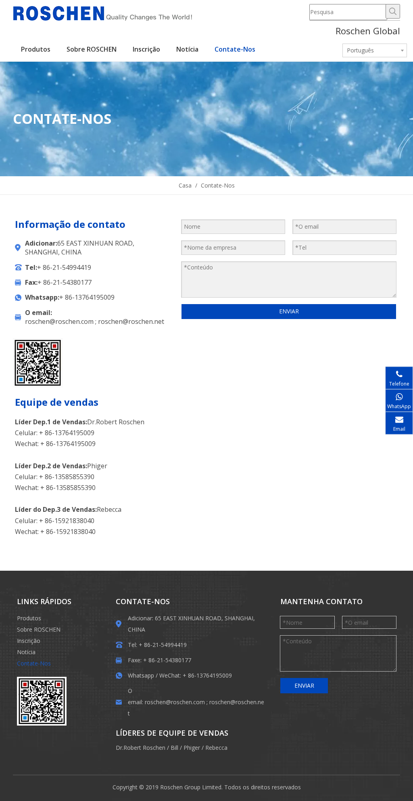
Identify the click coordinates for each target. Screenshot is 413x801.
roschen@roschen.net (131, 321)
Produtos (29, 618)
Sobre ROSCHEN (38, 629)
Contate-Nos (34, 663)
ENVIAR (289, 311)
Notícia (26, 652)
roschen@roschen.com (59, 321)
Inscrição (28, 641)
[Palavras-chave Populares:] (393, 11)
